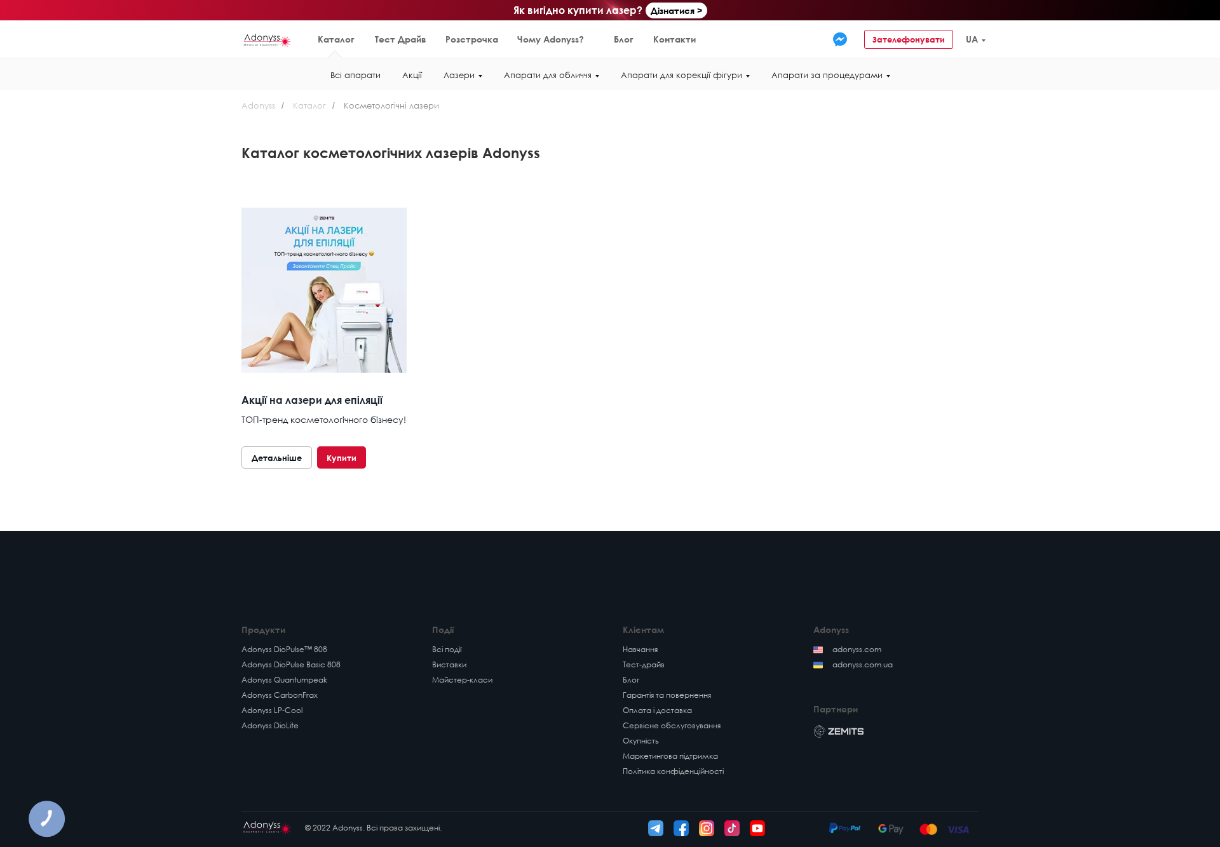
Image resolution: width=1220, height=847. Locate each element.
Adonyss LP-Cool (271, 710)
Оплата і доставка (657, 710)
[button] (1021, 39)
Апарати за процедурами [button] (827, 75)
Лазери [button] (459, 75)
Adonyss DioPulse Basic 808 (291, 664)
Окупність (641, 740)
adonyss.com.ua (862, 664)
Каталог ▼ (88, 39)
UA (972, 39)
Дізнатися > (676, 10)
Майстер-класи (462, 679)
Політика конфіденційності (673, 771)
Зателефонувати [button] (908, 39)
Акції (412, 75)
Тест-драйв (644, 664)
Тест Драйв (400, 39)
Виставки (449, 664)
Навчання (640, 649)
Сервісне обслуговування (672, 725)
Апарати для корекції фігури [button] (681, 75)
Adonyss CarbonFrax (279, 695)
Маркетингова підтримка (670, 756)
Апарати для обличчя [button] (548, 75)
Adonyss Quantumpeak (284, 679)
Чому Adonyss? (550, 39)
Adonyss (258, 105)
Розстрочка (471, 39)
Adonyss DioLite (270, 725)
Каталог (336, 39)
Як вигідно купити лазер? (577, 10)
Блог (624, 39)
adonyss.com (856, 649)
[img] (840, 39)
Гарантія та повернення (667, 695)
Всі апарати (355, 75)
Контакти (674, 39)
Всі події (446, 649)
